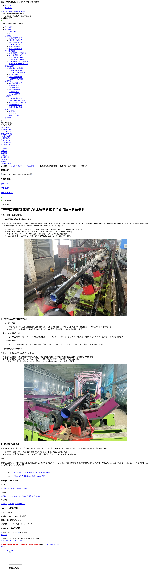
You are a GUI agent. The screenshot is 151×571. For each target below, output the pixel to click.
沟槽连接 (4, 155)
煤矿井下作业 (6, 132)
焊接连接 (4, 148)
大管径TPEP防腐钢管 (16, 59)
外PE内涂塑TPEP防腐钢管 (18, 62)
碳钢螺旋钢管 (14, 92)
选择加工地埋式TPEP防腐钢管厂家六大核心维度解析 (31, 472)
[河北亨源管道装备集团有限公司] (13, 11)
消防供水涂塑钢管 (15, 40)
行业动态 (12, 113)
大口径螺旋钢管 (15, 90)
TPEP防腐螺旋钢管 (16, 55)
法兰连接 (4, 153)
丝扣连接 (4, 159)
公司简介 (12, 31)
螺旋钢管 (8, 81)
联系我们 (8, 5)
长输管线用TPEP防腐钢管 (18, 64)
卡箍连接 (4, 161)
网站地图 (8, 8)
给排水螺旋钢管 (15, 94)
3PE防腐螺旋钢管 (15, 77)
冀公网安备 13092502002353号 (13, 541)
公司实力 (12, 34)
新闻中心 (8, 109)
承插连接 (4, 151)
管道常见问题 (14, 115)
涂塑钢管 (8, 36)
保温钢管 (38, 496)
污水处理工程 (6, 136)
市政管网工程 (6, 140)
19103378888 (9, 550)
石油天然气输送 (6, 134)
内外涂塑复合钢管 (15, 42)
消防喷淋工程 (6, 129)
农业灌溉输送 (6, 138)
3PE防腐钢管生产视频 (17, 100)
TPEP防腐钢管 (10, 51)
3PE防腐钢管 (9, 66)
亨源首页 (12, 166)
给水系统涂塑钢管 (15, 38)
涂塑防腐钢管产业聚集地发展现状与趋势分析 (28, 476)
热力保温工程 (6, 144)
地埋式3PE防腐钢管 (16, 79)
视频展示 (8, 96)
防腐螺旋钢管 (14, 85)
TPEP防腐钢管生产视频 (17, 102)
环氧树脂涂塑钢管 (15, 46)
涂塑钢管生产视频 (15, 98)
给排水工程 (5, 127)
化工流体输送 (6, 142)
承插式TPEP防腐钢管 (16, 57)
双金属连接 (5, 157)
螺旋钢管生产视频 (15, 105)
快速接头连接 (6, 164)
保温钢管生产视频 (15, 107)
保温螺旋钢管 (14, 87)
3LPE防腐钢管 (14, 74)
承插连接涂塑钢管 (15, 49)
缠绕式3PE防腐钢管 (16, 68)
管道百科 (12, 111)
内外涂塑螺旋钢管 (15, 83)
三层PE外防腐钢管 (15, 70)
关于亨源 (8, 29)
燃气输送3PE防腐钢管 (17, 72)
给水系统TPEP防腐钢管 (17, 53)
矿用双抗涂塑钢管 (15, 44)
